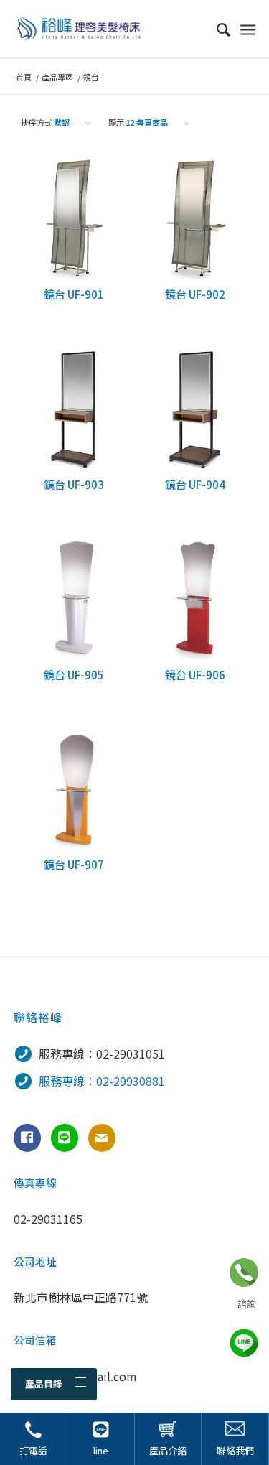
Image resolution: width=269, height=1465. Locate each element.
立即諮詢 (244, 1272)
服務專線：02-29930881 (102, 1080)
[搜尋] (216, 28)
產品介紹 (168, 1450)
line (100, 1450)
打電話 (33, 1450)
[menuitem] (216, 28)
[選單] (247, 28)
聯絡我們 (235, 1450)
